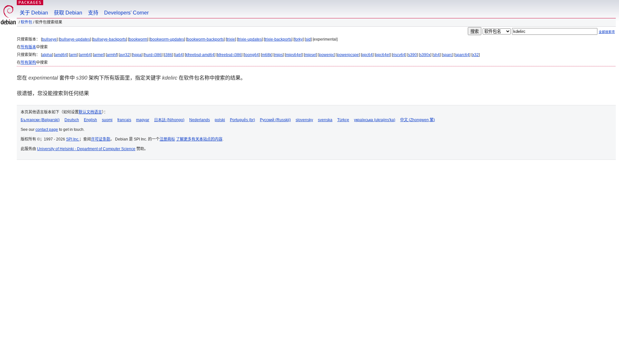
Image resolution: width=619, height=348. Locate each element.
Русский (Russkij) (275, 120)
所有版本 (28, 47)
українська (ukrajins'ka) (374, 120)
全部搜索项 (607, 32)
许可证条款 (100, 139)
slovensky (304, 120)
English (90, 120)
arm (73, 55)
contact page (46, 129)
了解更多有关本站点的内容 (199, 139)
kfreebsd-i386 (229, 55)
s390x (425, 55)
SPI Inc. (72, 139)
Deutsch (71, 120)
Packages (30, 2)
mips (278, 55)
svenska (325, 120)
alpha (47, 55)
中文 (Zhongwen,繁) (417, 120)
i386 (168, 55)
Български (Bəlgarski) (40, 120)
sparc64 (462, 55)
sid (308, 39)
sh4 (436, 55)
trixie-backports (278, 39)
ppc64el (383, 55)
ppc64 (367, 55)
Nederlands (199, 120)
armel (99, 55)
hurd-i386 (153, 55)
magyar (142, 120)
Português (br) (242, 120)
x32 (475, 55)
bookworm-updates (167, 39)
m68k (266, 55)
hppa (137, 55)
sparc (447, 55)
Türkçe (343, 120)
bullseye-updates (75, 39)
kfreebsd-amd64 (200, 55)
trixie (231, 39)
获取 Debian (68, 12)
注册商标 (167, 139)
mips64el (294, 55)
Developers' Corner (126, 12)
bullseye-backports (109, 39)
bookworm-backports (205, 39)
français (124, 120)
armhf (112, 55)
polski (220, 120)
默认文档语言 (90, 112)
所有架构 (28, 62)
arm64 (85, 55)
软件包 (26, 22)
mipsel (310, 55)
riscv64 (399, 55)
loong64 (251, 55)
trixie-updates (250, 39)
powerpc (326, 55)
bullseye (49, 39)
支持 (93, 12)
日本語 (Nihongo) (169, 120)
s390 (412, 55)
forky (298, 39)
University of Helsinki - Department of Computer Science (86, 149)
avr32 (125, 55)
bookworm (138, 39)
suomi (107, 120)
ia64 (179, 55)
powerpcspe (348, 55)
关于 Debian (34, 12)
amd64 (61, 55)
